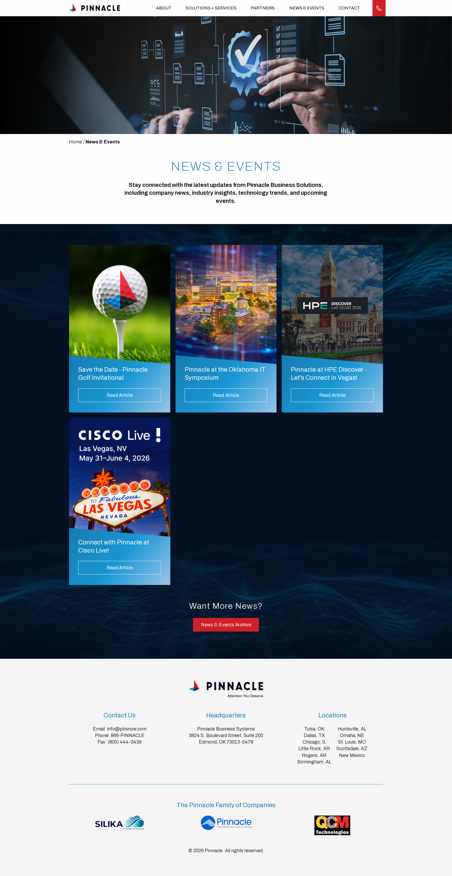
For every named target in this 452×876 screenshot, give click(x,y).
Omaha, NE (352, 735)
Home (75, 141)
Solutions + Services (211, 8)
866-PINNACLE (127, 735)
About (163, 8)
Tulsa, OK (314, 729)
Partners (263, 8)
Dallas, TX (314, 735)
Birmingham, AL (314, 762)
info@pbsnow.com (126, 729)
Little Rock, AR (314, 748)
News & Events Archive (226, 624)
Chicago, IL (314, 742)
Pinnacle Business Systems (226, 729)
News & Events (306, 8)
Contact (349, 8)
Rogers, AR (314, 755)
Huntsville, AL (352, 729)
